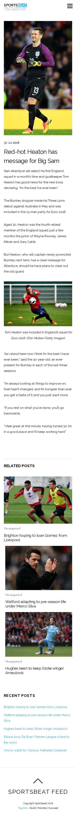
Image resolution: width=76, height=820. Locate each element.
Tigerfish (23, 808)
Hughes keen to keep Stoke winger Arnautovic (35, 728)
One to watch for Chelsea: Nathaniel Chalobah (35, 750)
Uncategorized (12, 529)
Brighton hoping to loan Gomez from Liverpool (35, 707)
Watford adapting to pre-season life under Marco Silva (35, 603)
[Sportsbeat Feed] (15, 9)
